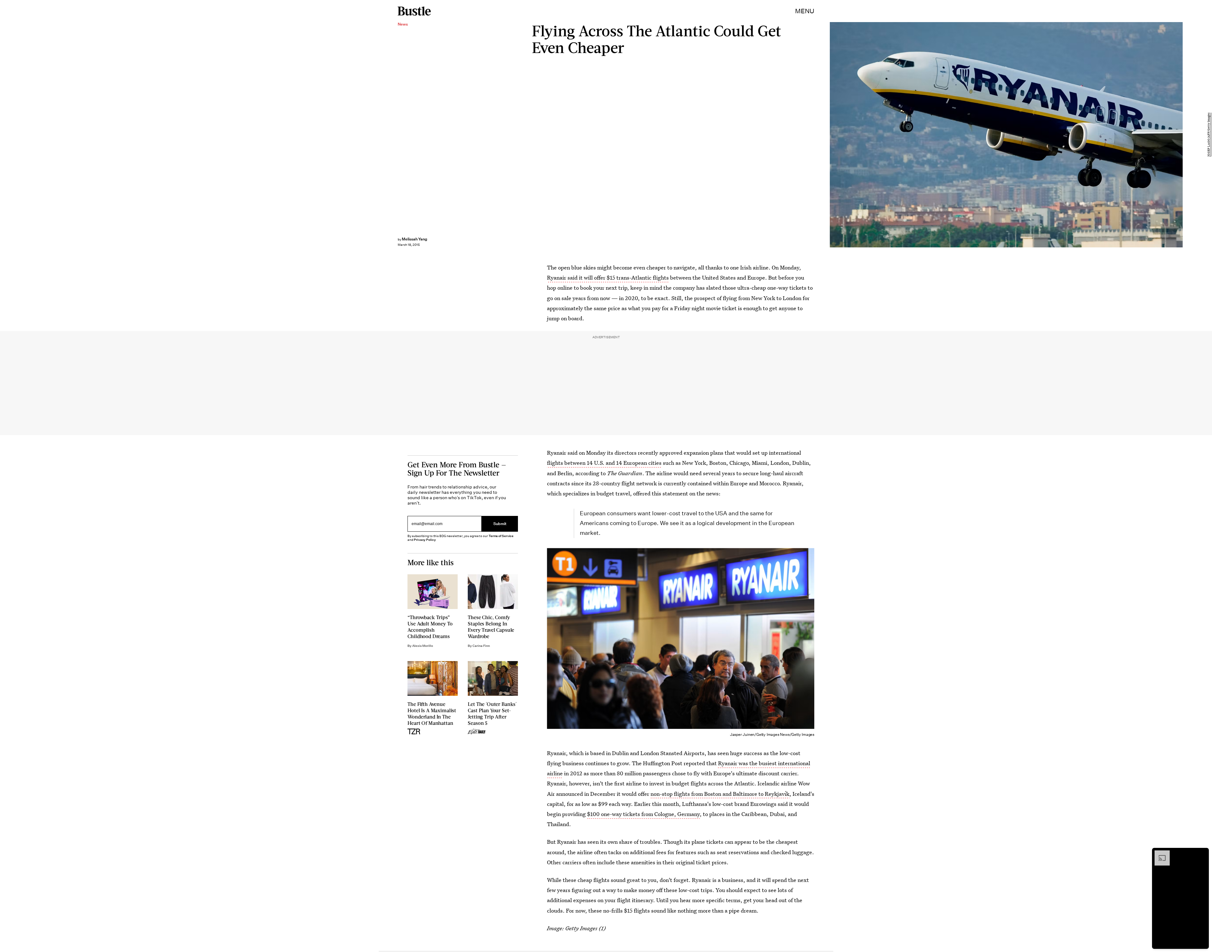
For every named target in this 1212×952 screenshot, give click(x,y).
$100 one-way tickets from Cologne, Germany (643, 814)
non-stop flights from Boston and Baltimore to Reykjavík (720, 793)
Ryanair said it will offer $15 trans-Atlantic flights (608, 277)
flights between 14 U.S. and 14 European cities (604, 462)
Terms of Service (501, 536)
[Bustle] (414, 11)
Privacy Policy (425, 540)
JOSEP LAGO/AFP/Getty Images (1209, 135)
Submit (500, 524)
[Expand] (1159, 853)
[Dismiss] (1202, 853)
